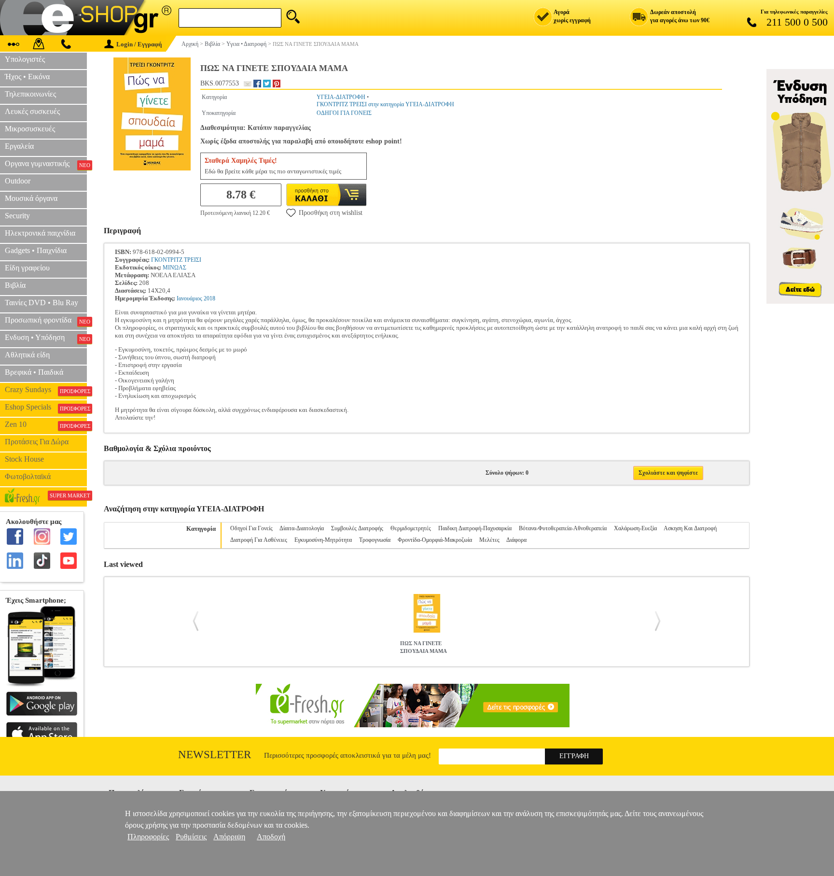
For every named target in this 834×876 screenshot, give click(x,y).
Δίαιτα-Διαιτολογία (301, 528)
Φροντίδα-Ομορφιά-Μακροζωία (435, 540)
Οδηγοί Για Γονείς (251, 528)
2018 (209, 298)
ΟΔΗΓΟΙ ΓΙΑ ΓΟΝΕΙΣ (344, 113)
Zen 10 (46, 424)
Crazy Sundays (46, 389)
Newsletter (214, 755)
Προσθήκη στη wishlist (330, 212)
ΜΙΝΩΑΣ (174, 267)
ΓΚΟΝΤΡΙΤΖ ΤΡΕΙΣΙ (176, 259)
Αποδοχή (271, 837)
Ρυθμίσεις (191, 837)
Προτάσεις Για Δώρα (37, 442)
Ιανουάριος (189, 298)
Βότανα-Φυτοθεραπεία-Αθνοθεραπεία (563, 528)
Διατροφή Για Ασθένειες (258, 540)
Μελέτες (489, 540)
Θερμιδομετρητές (410, 528)
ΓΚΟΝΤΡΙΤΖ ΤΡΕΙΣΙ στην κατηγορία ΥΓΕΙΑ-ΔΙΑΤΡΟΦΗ (385, 104)
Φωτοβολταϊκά (28, 476)
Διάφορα (516, 540)
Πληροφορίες (148, 837)
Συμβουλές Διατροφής (357, 528)
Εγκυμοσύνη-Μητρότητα (323, 540)
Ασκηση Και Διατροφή (690, 528)
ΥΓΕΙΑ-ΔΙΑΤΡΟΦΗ (341, 97)
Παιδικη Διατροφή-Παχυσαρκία (475, 528)
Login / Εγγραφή (139, 44)
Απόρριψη (229, 837)
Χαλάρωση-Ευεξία (635, 528)
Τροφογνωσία (374, 540)
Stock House (24, 459)
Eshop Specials (46, 407)
